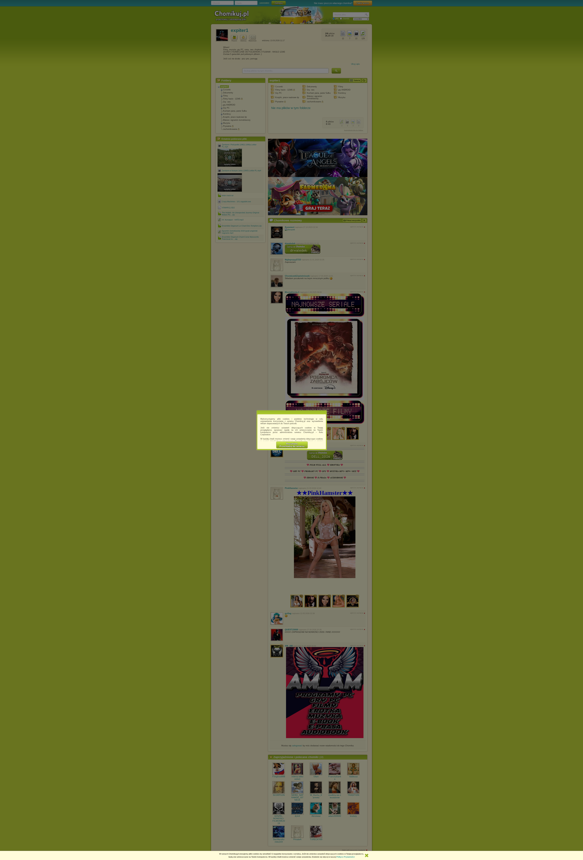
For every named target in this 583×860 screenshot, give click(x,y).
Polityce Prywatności (345, 857)
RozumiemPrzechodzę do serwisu (292, 445)
